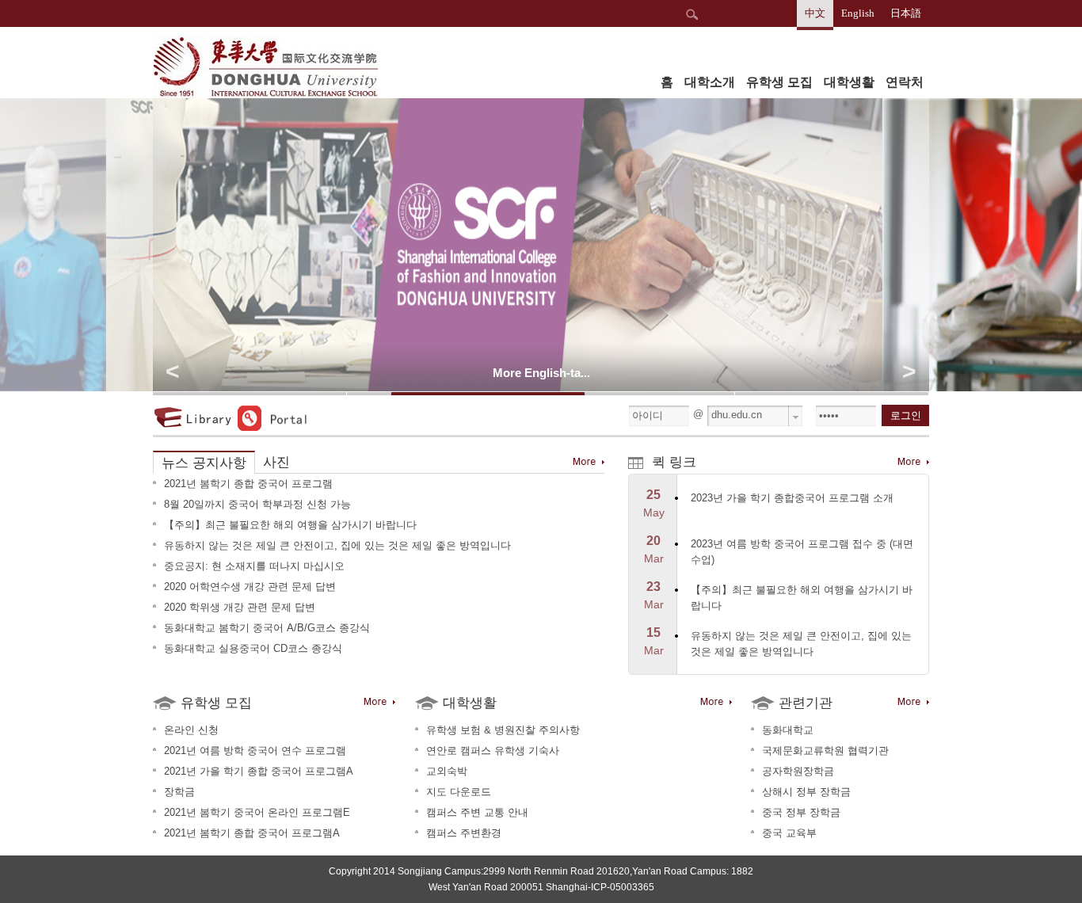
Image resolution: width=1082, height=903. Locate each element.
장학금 (179, 792)
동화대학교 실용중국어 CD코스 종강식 (253, 648)
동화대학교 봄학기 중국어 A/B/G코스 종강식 (267, 628)
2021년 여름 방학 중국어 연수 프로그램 (255, 750)
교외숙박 (446, 771)
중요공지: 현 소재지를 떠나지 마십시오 (254, 566)
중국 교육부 (789, 833)
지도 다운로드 (458, 792)
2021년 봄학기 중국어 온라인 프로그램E (257, 812)
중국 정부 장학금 (801, 812)
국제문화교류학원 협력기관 (825, 750)
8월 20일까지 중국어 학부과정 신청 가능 (257, 504)
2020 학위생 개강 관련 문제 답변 (239, 607)
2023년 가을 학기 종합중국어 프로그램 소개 (792, 498)
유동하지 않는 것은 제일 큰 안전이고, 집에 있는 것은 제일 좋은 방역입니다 (337, 545)
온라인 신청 (191, 730)
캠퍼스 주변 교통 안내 (477, 812)
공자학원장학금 (798, 771)
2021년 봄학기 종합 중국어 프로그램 (248, 484)
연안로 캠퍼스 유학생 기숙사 (492, 750)
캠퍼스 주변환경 (463, 833)
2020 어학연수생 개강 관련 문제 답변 (250, 586)
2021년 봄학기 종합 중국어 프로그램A (252, 833)
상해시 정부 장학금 (806, 792)
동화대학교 (787, 730)
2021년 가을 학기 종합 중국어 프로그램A (258, 771)
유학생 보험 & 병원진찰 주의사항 (503, 730)
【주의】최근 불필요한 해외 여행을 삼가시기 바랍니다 (290, 525)
